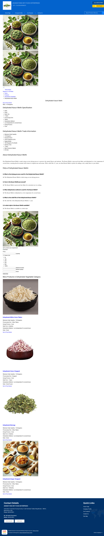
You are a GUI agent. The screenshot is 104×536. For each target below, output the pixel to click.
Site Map (85, 516)
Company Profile (18, 13)
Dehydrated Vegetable (10, 96)
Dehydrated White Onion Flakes (12, 317)
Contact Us (40, 13)
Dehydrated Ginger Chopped (11, 479)
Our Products (30, 13)
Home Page (7, 13)
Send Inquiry (8, 89)
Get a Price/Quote (7, 102)
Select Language (97, 532)
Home (6, 93)
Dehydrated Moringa (9, 425)
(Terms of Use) (35, 530)
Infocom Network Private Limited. (25, 532)
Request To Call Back (8, 91)
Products (7, 95)
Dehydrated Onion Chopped (11, 371)
